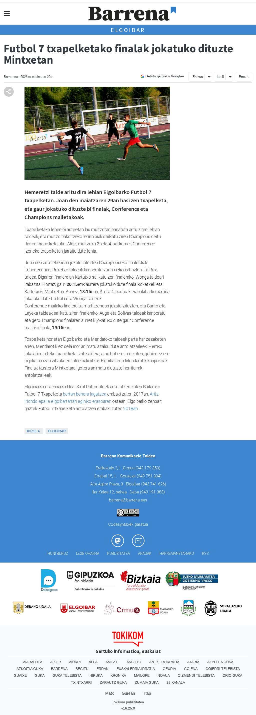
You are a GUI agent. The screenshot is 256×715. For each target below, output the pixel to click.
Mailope (142, 675)
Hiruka (96, 675)
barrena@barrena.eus (128, 500)
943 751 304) (150, 476)
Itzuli (220, 77)
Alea (93, 662)
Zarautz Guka (113, 682)
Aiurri (75, 662)
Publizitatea (118, 554)
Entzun (197, 77)
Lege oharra (87, 554)
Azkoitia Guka (29, 669)
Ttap (147, 693)
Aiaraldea (32, 662)
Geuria (169, 669)
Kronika (118, 675)
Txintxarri (81, 682)
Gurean (128, 693)
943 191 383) (153, 492)
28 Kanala (175, 682)
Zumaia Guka (146, 682)
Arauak (145, 554)
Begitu (82, 669)
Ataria (193, 662)
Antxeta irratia (164, 662)
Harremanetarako (177, 554)
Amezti (112, 662)
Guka (39, 675)
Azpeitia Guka (220, 662)
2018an (130, 408)
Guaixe (20, 675)
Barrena (59, 669)
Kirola (33, 431)
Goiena (191, 669)
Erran (102, 669)
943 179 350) (148, 468)
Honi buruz (58, 554)
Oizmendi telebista (196, 675)
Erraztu (244, 77)
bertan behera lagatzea (84, 394)
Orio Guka (232, 675)
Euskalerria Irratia (135, 669)
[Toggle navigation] (7, 13)
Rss (205, 554)
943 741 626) (154, 484)
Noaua (164, 675)
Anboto (133, 662)
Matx (109, 693)
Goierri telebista (223, 669)
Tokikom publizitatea (128, 702)
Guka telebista (67, 675)
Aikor (55, 662)
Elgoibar (128, 30)
